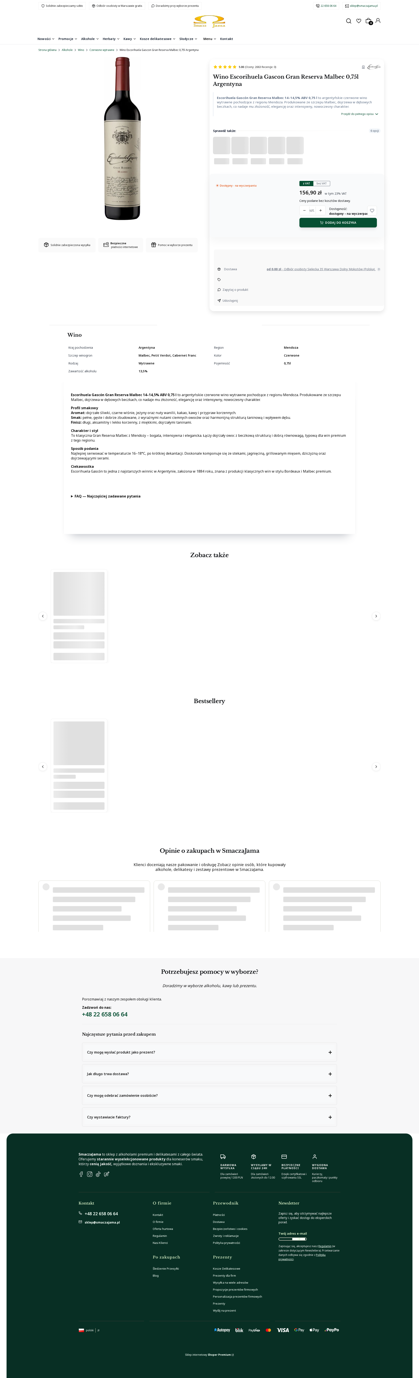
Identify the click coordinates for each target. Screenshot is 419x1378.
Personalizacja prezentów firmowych (237, 1296)
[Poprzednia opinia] (42, 901)
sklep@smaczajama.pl (364, 6)
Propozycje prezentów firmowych (235, 1289)
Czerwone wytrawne (101, 50)
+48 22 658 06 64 (104, 1014)
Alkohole (67, 50)
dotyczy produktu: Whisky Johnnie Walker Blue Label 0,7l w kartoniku (95, 915)
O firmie (158, 1222)
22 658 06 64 (328, 6)
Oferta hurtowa (163, 1229)
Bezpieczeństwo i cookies (230, 1229)
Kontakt (158, 1215)
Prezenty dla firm (224, 1275)
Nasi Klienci (160, 1243)
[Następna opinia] (376, 901)
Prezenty (219, 1303)
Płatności (219, 1215)
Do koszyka (79, 657)
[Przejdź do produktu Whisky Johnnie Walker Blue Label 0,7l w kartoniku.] (79, 764)
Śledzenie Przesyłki (166, 1269)
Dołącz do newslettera (298, 1239)
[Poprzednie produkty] (42, 616)
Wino (81, 50)
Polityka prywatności (226, 1243)
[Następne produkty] (376, 616)
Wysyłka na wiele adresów (230, 1282)
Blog (156, 1275)
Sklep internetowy (208, 1355)
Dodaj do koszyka (340, 222)
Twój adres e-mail (292, 1233)
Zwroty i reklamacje (226, 1236)
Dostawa (219, 1222)
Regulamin (160, 1236)
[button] (372, 210)
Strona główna (47, 50)
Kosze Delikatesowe (226, 1269)
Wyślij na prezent (224, 1310)
